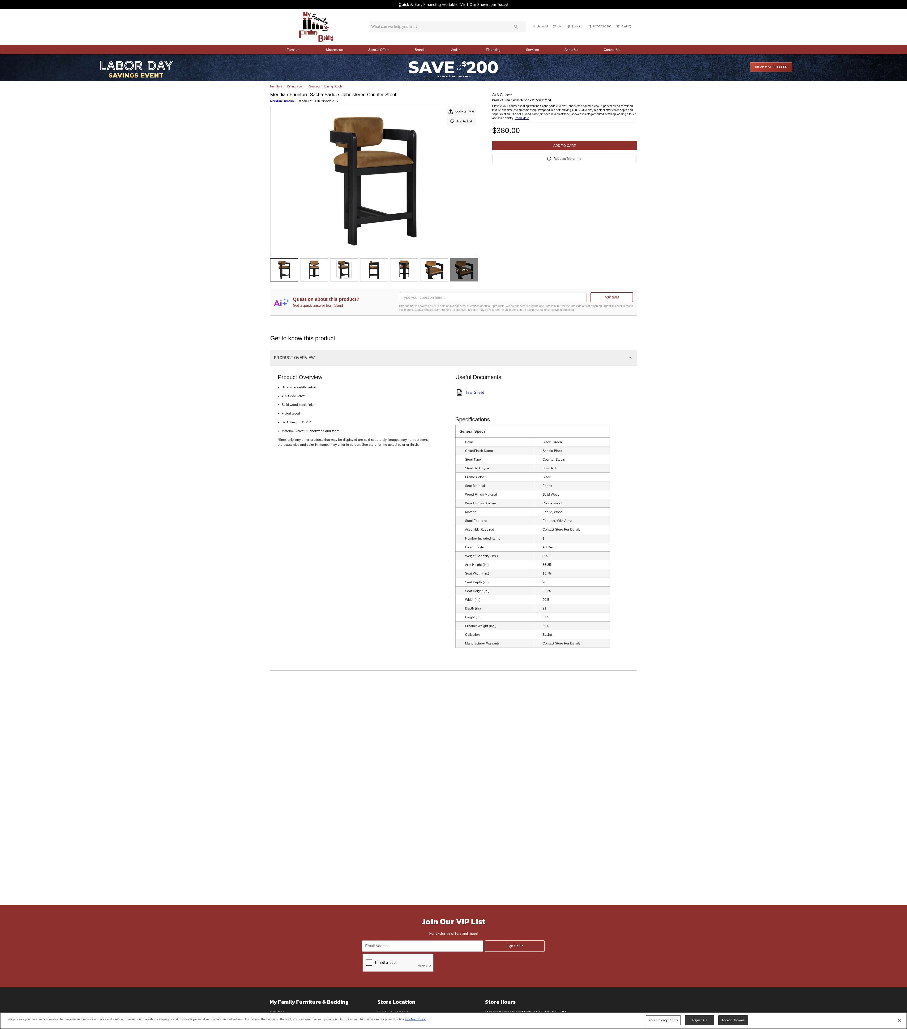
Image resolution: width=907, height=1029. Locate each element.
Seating (314, 86)
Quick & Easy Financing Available (428, 4)
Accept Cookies (733, 1020)
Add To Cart (564, 145)
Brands (420, 50)
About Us (571, 50)
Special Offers (378, 50)
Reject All (699, 1020)
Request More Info (567, 158)
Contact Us (612, 50)
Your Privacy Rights (663, 1020)
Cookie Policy (415, 1019)
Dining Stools (333, 86)
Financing (493, 50)
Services (532, 50)
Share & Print (464, 112)
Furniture (293, 50)
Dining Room (295, 86)
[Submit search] (516, 26)
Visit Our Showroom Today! (484, 4)
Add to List (464, 121)
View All (464, 270)
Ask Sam (612, 297)
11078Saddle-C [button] (326, 101)
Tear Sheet (475, 392)
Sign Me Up (515, 946)
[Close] (899, 1020)
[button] (534, 27)
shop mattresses (771, 66)
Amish (455, 50)
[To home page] (316, 27)
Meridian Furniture (282, 101)
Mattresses (334, 50)
